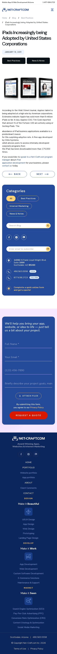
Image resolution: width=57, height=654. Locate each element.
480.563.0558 (21, 271)
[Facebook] (9, 237)
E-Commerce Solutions (28, 578)
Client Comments (28, 488)
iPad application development (13, 161)
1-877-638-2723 (49, 2)
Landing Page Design (28, 538)
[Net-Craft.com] (15, 9)
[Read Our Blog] (24, 237)
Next (40, 174)
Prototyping (28, 533)
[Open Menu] (52, 9)
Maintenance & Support (29, 582)
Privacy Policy (37, 407)
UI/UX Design (28, 519)
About (28, 482)
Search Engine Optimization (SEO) (28, 609)
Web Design (28, 528)
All (11, 198)
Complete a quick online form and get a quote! (29, 288)
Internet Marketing (19, 206)
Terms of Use (20, 648)
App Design (28, 524)
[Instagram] (16, 237)
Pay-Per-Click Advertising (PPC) (28, 613)
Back (17, 174)
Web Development (28, 569)
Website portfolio (28, 473)
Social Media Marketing (28, 627)
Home (28, 462)
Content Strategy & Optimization (28, 622)
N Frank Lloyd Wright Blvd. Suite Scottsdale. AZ (30, 262)
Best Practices (28, 198)
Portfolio (28, 467)
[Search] (48, 225)
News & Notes (17, 213)
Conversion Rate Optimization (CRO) (28, 618)
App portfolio (28, 477)
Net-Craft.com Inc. (31, 643)
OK (48, 249)
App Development (28, 564)
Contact (28, 493)
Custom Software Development (29, 573)
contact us (7, 165)
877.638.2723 (21, 277)
